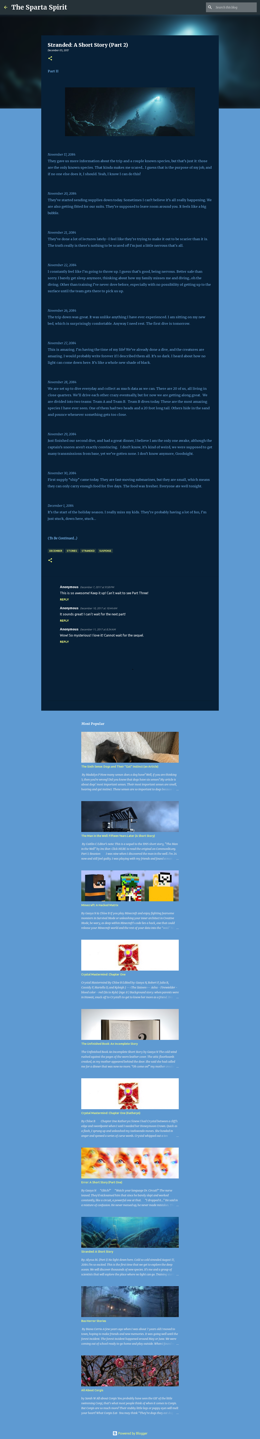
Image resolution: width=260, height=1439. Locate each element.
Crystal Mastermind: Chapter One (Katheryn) (110, 1113)
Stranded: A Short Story (97, 1251)
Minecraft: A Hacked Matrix (99, 905)
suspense (105, 551)
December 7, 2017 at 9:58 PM (97, 587)
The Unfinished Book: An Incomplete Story (109, 1043)
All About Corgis (92, 1390)
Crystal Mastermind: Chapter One (103, 974)
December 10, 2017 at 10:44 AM (98, 608)
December (55, 551)
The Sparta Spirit (39, 7)
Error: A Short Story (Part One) (101, 1182)
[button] (50, 58)
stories (72, 551)
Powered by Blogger (132, 1433)
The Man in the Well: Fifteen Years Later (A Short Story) (118, 835)
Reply (64, 599)
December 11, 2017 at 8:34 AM (98, 629)
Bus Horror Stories (93, 1321)
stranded (88, 551)
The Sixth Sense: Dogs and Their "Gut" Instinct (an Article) (119, 766)
